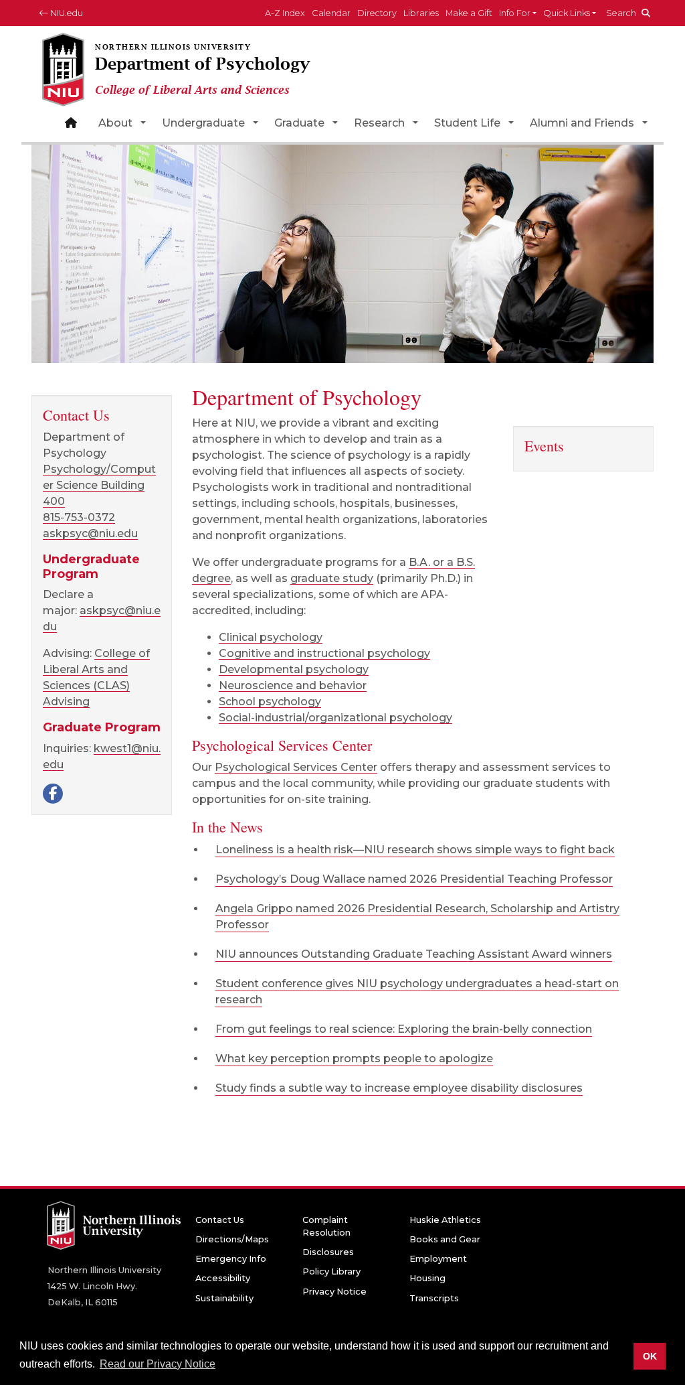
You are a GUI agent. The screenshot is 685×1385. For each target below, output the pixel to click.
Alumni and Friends (582, 123)
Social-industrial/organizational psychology (335, 717)
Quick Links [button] (566, 13)
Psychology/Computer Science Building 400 (99, 485)
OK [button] (650, 1356)
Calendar (331, 13)
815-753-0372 (79, 517)
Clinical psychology (270, 637)
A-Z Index (285, 13)
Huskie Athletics (445, 1220)
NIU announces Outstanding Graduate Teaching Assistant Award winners (413, 954)
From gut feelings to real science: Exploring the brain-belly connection (403, 1029)
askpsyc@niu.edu (90, 533)
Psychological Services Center (296, 767)
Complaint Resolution (326, 1226)
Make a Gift (469, 13)
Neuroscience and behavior (293, 685)
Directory (377, 13)
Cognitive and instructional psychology (324, 653)
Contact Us (219, 1220)
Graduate (299, 123)
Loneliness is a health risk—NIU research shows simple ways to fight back (415, 849)
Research (379, 123)
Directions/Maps (232, 1239)
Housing (427, 1278)
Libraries (421, 13)
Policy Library (331, 1271)
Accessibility (222, 1278)
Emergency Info (230, 1259)
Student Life (467, 123)
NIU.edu (65, 13)
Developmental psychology (294, 669)
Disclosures (328, 1252)
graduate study (331, 578)
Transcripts (434, 1298)
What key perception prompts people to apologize (354, 1058)
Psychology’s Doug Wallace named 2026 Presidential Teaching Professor (414, 879)
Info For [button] (514, 13)
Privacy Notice (334, 1292)
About (115, 123)
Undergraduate (203, 123)
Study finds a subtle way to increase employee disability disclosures (399, 1088)
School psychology (270, 701)
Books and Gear (444, 1239)
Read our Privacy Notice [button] (157, 1364)
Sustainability (224, 1298)
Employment (438, 1259)
